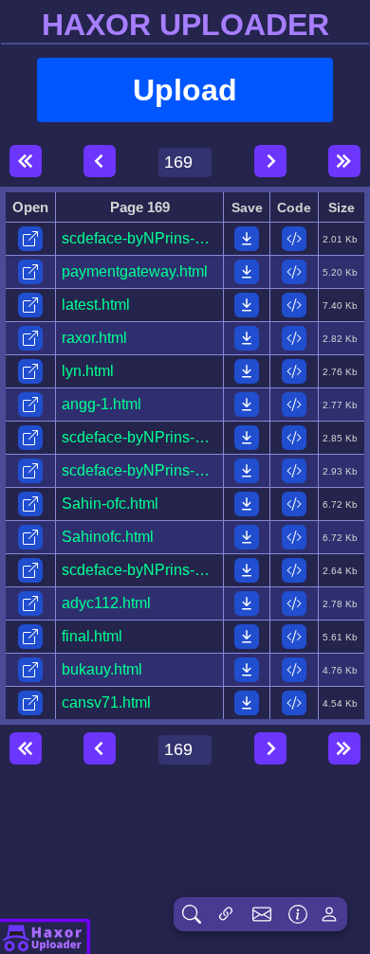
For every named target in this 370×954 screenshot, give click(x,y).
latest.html (96, 305)
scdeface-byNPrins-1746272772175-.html (202, 238)
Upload (185, 90)
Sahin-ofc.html (110, 503)
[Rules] (297, 914)
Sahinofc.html (108, 537)
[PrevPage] (99, 161)
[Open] (30, 238)
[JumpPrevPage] (25, 161)
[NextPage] (270, 161)
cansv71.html (106, 702)
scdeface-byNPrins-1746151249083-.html (202, 437)
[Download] (246, 238)
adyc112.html (106, 603)
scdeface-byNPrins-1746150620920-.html (202, 470)
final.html (92, 636)
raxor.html (94, 338)
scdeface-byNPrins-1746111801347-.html (201, 570)
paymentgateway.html (135, 271)
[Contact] (261, 914)
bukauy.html (102, 669)
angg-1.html (101, 404)
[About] (45, 936)
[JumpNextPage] (344, 161)
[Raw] (294, 238)
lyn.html (88, 371)
